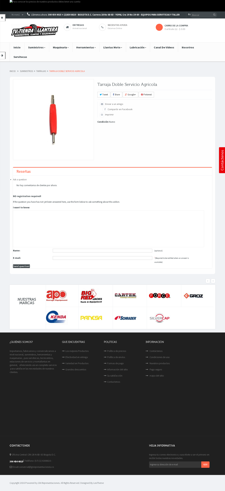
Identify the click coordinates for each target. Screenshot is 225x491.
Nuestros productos (159, 363)
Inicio (13, 71)
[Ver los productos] (61, 296)
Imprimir (109, 114)
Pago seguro (155, 369)
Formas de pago (115, 363)
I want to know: (21, 207)
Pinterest (147, 94)
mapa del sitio (156, 375)
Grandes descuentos (75, 369)
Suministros (26, 71)
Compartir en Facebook (120, 109)
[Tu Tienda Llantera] (34, 30)
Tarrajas (41, 71)
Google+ (131, 94)
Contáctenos (155, 351)
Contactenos (113, 381)
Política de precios (116, 351)
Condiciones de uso (159, 357)
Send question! (21, 266)
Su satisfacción (114, 375)
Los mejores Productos (77, 351)
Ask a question (20, 179)
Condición (102, 121)
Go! (205, 464)
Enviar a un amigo (114, 104)
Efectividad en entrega (76, 357)
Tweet (105, 94)
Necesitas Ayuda (117, 25)
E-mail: (17, 257)
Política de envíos (116, 357)
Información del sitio (117, 369)
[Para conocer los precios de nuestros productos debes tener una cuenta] (112, 5)
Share (117, 94)
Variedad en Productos (76, 363)
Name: (16, 250)
